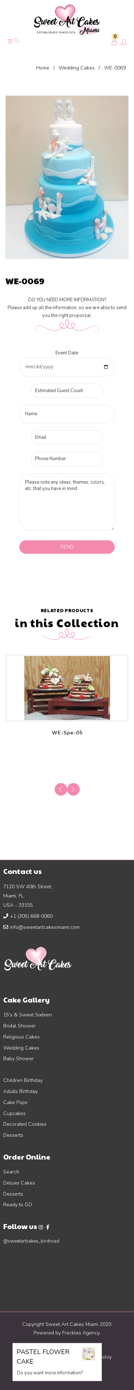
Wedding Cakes (77, 67)
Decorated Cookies (24, 1124)
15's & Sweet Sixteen (27, 1014)
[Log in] (123, 43)
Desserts (13, 1135)
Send (67, 546)
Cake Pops (15, 1102)
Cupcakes (14, 1113)
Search (11, 1171)
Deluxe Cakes (19, 1183)
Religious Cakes (21, 1037)
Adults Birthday (20, 1091)
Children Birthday (23, 1080)
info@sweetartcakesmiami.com (45, 927)
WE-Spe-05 (67, 732)
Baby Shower (18, 1058)
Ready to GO (17, 1204)
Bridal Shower (19, 1025)
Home (42, 67)
